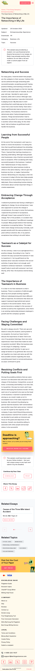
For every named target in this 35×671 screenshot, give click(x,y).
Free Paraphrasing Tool (8, 616)
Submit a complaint (7, 645)
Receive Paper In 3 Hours (18, 448)
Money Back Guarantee (8, 636)
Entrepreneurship (16, 32)
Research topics (6, 587)
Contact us (4, 610)
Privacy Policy (5, 642)
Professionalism (9, 548)
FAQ (2, 604)
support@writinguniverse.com (15, 656)
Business (13, 39)
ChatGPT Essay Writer (8, 590)
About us (4, 601)
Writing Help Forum (7, 593)
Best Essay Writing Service (9, 625)
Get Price (8, 568)
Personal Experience (11, 545)
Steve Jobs (7, 541)
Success (13, 43)
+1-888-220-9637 (10, 653)
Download (9, 476)
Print (27, 476)
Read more (8, 520)
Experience (27, 32)
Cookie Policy (5, 639)
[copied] (30, 488)
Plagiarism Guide (6, 584)
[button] (13, 529)
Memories (18, 541)
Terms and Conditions (8, 633)
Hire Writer (25, 3)
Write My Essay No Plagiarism (10, 622)
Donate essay (5, 613)
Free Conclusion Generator (10, 619)
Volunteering (8, 551)
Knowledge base (9, 580)
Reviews (4, 607)
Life (18, 39)
